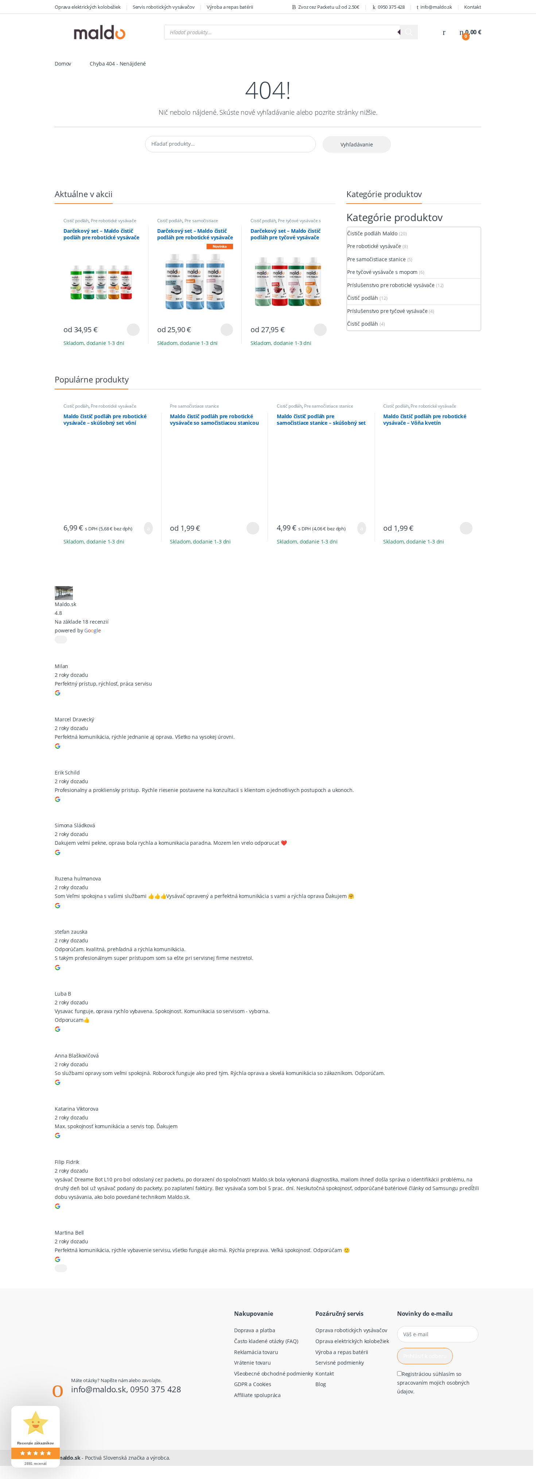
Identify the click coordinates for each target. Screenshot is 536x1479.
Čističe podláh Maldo (372, 233)
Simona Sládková (75, 825)
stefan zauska (71, 931)
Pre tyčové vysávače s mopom (285, 222)
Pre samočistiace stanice (187, 222)
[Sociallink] (70, 1422)
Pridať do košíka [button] (145, 528)
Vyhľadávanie (357, 144)
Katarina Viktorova (76, 1108)
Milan (61, 666)
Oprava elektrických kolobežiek (88, 7)
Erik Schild (67, 772)
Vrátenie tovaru (252, 1362)
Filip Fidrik (67, 1161)
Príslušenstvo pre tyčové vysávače (387, 310)
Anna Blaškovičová (77, 1055)
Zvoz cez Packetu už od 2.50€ (329, 7)
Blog (320, 1384)
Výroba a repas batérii (230, 7)
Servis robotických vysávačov (164, 7)
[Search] (409, 32)
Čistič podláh (76, 220)
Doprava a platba (254, 1330)
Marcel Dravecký (74, 719)
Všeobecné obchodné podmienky (273, 1373)
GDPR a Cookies (252, 1384)
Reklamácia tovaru (256, 1352)
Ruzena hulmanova (78, 878)
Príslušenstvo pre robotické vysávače (391, 285)
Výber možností (129, 329)
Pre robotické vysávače (113, 220)
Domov (63, 63)
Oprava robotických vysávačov (351, 1330)
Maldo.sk (65, 604)
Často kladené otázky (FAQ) (266, 1341)
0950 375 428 (391, 7)
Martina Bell (69, 1232)
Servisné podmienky (339, 1362)
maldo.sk (69, 1457)
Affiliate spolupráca (257, 1395)
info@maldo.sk (436, 7)
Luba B (63, 993)
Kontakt (472, 7)
